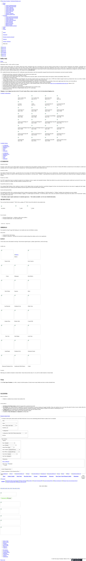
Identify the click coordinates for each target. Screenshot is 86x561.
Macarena (51, 476)
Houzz (2, 61)
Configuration (5, 433)
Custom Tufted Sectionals (11, 20)
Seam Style (5, 454)
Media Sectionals (9, 24)
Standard (10, 463)
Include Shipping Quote (6, 469)
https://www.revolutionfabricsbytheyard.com (59, 83)
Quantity (4, 427)
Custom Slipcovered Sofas (11, 6)
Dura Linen (58, 476)
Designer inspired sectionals (11, 25)
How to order (5, 545)
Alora (4, 476)
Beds (4, 28)
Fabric (4, 425)
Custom (5, 465)
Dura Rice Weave (27, 476)
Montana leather (43, 476)
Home (4, 3)
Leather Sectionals (9, 21)
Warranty (5, 543)
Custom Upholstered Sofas (11, 5)
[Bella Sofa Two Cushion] (4, 52)
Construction (5, 544)
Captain (3, 481)
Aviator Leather (11, 476)
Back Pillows (5, 451)
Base (3, 443)
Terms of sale (5, 540)
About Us (5, 546)
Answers (5, 555)
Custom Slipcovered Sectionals (12, 17)
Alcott (62, 476)
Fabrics (4, 29)
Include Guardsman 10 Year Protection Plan (10, 471)
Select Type (5, 463)
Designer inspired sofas (10, 14)
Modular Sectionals (9, 23)
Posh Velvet (19, 476)
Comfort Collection (9, 7)
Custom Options (6, 552)
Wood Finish (5, 447)
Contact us (5, 547)
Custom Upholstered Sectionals (12, 16)
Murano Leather (67, 476)
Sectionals (5, 15)
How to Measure (6, 461)
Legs (3, 445)
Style (4, 423)
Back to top (3, 559)
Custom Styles (6, 554)
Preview (4, 435)
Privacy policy (6, 542)
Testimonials (5, 556)
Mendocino (76, 476)
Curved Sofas (8, 12)
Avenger (35, 476)
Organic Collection (9, 11)
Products (4, 39)
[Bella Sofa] (3, 47)
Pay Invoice (5, 549)
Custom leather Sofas (10, 9)
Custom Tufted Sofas (10, 8)
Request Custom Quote (5, 416)
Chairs (4, 26)
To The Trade (5, 551)
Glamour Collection (9, 13)
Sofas (4, 4)
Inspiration (5, 553)
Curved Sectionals (9, 22)
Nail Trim (4, 456)
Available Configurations (5, 93)
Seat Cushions (5, 449)
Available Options (4, 143)
